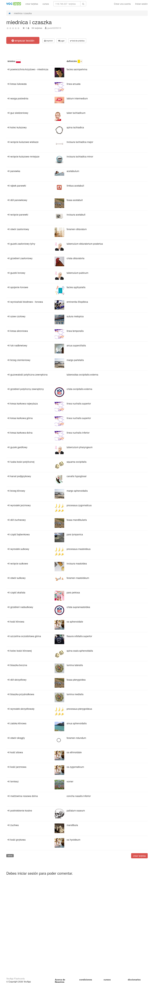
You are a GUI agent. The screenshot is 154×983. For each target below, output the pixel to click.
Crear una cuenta (122, 3)
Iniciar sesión (141, 3)
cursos (46, 3)
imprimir (49, 40)
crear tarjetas (31, 3)
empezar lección (24, 40)
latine (10, 855)
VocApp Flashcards (15, 978)
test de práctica (78, 40)
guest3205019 (54, 27)
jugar (62, 40)
